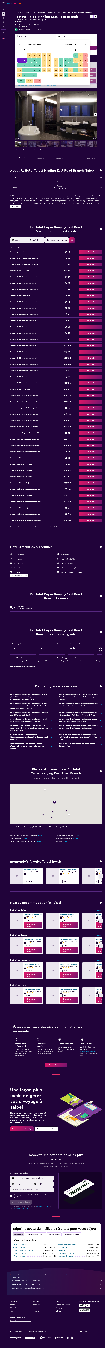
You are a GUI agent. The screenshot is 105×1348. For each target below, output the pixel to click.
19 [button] (49, 65)
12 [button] (49, 60)
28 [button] (24, 75)
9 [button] (34, 60)
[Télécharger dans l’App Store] (84, 1310)
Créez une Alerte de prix (88, 1051)
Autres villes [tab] (18, 1234)
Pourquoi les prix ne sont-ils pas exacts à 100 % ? (30, 1288)
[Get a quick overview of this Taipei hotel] (100, 170)
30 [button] (34, 75)
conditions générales (43, 1206)
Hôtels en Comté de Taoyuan (66, 1244)
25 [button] (44, 70)
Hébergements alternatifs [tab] (35, 1234)
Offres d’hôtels (19, 12)
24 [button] (39, 70)
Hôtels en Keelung (19, 1256)
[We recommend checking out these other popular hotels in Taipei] (100, 861)
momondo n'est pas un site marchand (26, 1281)
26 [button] (49, 70)
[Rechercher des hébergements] (3, 14)
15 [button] (29, 65)
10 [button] (39, 60)
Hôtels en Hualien (62, 1247)
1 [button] (29, 55)
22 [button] (29, 70)
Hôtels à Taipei (51, 12)
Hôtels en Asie (29, 12)
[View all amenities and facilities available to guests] (100, 547)
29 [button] (29, 75)
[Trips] (3, 32)
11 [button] (44, 60)
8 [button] (29, 60)
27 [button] (20, 75)
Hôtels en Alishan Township (65, 1253)
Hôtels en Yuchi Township (64, 1256)
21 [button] (24, 70)
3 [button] (39, 55)
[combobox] (33, 1178)
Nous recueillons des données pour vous (27, 1284)
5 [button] (49, 55)
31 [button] (85, 75)
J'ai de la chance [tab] (54, 1234)
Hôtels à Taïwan (40, 12)
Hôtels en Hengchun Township (23, 1250)
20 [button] (20, 70)
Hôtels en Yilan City (19, 1253)
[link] (33, 925)
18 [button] (44, 65)
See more (97, 910)
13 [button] (19, 65)
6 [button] (19, 60)
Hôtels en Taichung (19, 1247)
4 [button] (44, 55)
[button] (3, 3)
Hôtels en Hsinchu (62, 1250)
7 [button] (24, 60)
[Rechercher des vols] (3, 9)
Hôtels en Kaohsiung (20, 1244)
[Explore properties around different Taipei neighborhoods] (100, 902)
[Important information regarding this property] (100, 632)
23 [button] (34, 70)
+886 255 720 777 (21, 27)
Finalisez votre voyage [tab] (71, 1234)
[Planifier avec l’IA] (3, 27)
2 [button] (34, 55)
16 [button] (34, 65)
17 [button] (39, 65)
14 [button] (24, 65)
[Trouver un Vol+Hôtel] (3, 22)
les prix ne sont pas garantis (60, 1274)
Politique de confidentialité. (22, 1208)
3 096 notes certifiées (34, 29)
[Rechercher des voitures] (3, 18)
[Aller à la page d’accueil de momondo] (14, 3)
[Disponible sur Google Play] (84, 1305)
